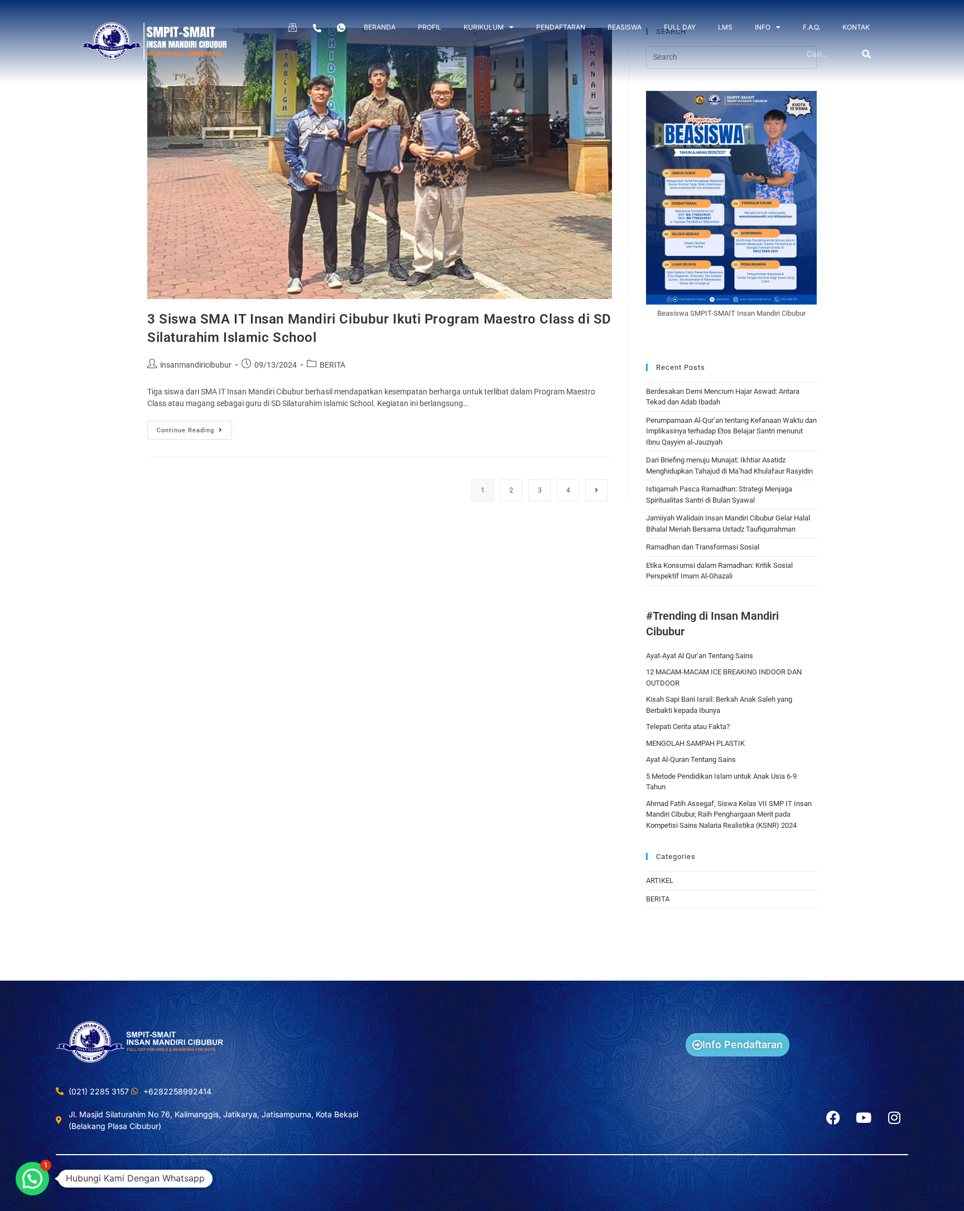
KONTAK (856, 27)
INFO (762, 27)
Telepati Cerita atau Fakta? (688, 726)
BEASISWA (625, 27)
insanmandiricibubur (196, 364)
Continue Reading (194, 427)
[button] (32, 1178)
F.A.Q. (811, 27)
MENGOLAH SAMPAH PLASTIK (695, 743)
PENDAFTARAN (560, 27)
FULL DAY (680, 27)
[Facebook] (833, 1118)
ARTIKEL (659, 880)
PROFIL (429, 27)
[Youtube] (864, 1118)
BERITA (332, 364)
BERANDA (380, 27)
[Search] (867, 54)
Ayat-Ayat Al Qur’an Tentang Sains (699, 656)
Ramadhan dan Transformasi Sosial (702, 547)
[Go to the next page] (596, 490)
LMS (725, 27)
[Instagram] (894, 1118)
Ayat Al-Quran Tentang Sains (691, 759)
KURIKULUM (484, 27)
